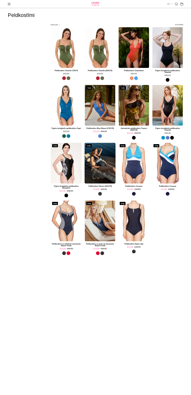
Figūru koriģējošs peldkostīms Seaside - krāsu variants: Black (167, 79)
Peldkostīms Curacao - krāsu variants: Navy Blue (134, 193)
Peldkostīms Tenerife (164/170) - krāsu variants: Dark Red (98, 78)
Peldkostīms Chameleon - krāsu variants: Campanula (136, 78)
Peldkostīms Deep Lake (133, 244)
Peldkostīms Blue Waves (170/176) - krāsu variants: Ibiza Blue (100, 136)
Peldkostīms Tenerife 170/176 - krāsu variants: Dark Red (64, 78)
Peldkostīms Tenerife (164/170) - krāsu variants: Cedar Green (102, 78)
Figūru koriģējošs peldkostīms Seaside (167, 71)
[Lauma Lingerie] (95, 4)
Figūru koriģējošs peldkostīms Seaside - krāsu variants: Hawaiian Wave (163, 137)
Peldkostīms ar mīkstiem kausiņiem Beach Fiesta (66, 245)
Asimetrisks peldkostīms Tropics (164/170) (134, 129)
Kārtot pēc (54, 25)
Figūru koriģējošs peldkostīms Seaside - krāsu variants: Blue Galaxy (167, 137)
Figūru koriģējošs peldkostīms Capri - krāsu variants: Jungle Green (64, 136)
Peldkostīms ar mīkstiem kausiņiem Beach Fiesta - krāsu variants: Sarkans (68, 253)
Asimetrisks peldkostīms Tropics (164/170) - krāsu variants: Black (134, 137)
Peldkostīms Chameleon (134, 71)
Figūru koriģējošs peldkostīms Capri (66, 128)
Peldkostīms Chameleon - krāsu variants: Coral (131, 78)
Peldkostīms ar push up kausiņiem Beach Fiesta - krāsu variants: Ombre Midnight (102, 253)
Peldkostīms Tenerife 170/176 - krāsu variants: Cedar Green (68, 78)
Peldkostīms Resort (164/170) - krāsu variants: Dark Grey (100, 193)
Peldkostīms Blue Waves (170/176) (100, 128)
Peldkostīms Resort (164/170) (100, 186)
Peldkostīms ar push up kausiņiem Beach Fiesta (100, 245)
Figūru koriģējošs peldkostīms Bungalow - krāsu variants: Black (66, 195)
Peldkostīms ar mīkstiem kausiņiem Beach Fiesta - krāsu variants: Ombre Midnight (64, 253)
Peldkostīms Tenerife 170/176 (66, 71)
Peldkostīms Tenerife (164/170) (100, 71)
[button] (176, 4)
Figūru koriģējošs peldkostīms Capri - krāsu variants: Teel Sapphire (68, 136)
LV (168, 4)
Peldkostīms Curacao (133, 186)
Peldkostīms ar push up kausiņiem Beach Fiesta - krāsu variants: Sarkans (98, 253)
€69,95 (66, 74)
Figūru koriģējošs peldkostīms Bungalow (66, 187)
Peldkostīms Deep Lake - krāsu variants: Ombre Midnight (134, 251)
